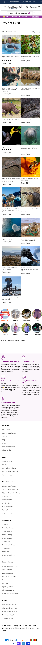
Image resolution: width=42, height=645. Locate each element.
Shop (3, 2)
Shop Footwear (7, 538)
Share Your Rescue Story (10, 593)
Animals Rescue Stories (10, 566)
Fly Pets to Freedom (9, 615)
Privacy (4, 465)
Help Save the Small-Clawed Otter (30, 209)
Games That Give (8, 510)
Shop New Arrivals (8, 555)
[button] (27, 7)
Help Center (6, 430)
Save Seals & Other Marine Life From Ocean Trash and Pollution (30, 239)
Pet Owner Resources (9, 576)
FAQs (4, 440)
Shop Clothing (7, 535)
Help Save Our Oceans (7, 239)
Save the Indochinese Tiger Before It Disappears (30, 57)
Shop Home (6, 541)
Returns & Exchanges (9, 433)
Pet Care (5, 583)
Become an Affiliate (9, 447)
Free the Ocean (7, 506)
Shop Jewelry (6, 548)
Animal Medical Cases (9, 611)
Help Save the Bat (6, 147)
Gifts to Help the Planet (10, 608)
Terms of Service (7, 461)
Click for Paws (7, 500)
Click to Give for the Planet (11, 493)
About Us (5, 443)
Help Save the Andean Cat (27, 119)
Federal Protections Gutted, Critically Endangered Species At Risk (29, 269)
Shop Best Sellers (8, 528)
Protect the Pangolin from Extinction (11, 178)
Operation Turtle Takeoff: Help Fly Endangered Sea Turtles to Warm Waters (10, 210)
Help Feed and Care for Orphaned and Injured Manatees (10, 57)
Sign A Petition (7, 513)
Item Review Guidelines (10, 471)
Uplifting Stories (7, 587)
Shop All (5, 524)
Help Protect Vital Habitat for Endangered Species (9, 268)
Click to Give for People (10, 489)
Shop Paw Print (7, 531)
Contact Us (6, 436)
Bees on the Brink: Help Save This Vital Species (30, 179)
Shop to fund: (17, 13)
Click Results (6, 450)
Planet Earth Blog (8, 590)
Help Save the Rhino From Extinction (11, 119)
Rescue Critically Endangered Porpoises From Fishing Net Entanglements (9, 89)
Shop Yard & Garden (9, 545)
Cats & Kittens (7, 570)
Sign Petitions (26, 2)
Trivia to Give (6, 496)
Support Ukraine (8, 618)
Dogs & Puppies (7, 573)
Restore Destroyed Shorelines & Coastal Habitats (10, 298)
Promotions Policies (9, 468)
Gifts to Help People (9, 605)
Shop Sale (5, 552)
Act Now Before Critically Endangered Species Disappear (29, 147)
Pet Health (6, 580)
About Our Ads (7, 475)
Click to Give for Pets (9, 486)
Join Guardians (13, 2)
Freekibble (6, 503)
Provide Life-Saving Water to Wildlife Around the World (30, 88)
